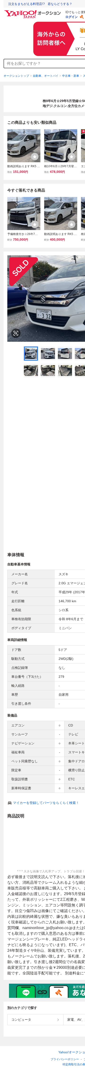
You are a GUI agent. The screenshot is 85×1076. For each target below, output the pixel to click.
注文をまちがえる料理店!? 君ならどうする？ (40, 4)
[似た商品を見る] (16, 333)
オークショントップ (16, 75)
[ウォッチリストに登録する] (34, 156)
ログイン (71, 17)
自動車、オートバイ (45, 75)
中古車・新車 (70, 75)
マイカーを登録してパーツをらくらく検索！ (46, 803)
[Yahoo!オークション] (33, 12)
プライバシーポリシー (65, 1059)
